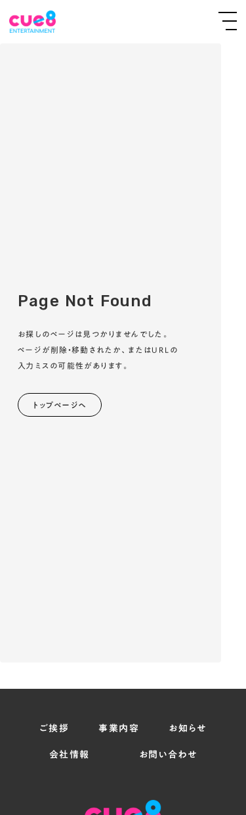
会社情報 (69, 755)
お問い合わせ (168, 755)
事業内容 (118, 728)
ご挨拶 (54, 728)
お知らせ (188, 728)
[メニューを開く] (227, 21)
